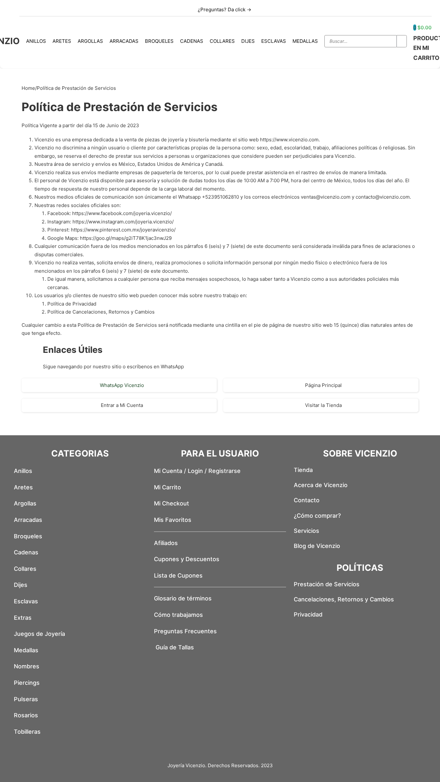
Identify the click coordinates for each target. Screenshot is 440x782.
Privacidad (308, 614)
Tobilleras (27, 731)
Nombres (26, 666)
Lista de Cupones (178, 575)
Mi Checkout (171, 503)
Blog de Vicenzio (317, 545)
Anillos (36, 41)
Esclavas (273, 41)
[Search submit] (402, 41)
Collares (222, 41)
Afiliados (166, 543)
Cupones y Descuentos (186, 559)
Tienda (303, 469)
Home (28, 88)
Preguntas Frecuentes (185, 631)
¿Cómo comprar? (317, 515)
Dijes (248, 41)
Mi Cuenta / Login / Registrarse (197, 470)
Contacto (307, 500)
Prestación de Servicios (326, 584)
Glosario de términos (183, 598)
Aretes (62, 41)
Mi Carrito (167, 487)
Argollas (90, 41)
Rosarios (26, 715)
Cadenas (191, 41)
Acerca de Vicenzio (321, 485)
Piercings (27, 682)
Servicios (306, 530)
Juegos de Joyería (39, 633)
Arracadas (124, 41)
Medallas (305, 41)
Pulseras (26, 699)
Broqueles (159, 41)
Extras (23, 617)
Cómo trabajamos (178, 614)
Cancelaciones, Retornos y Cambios (344, 599)
